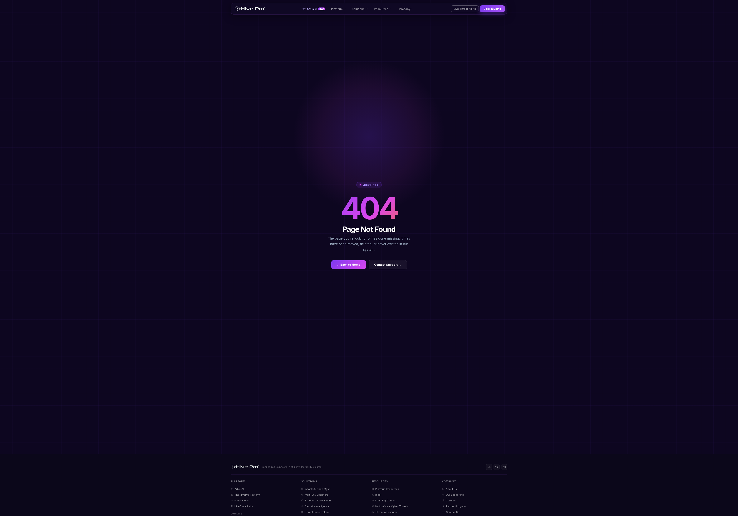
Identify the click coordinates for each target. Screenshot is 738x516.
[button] (338, 8)
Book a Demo (492, 8)
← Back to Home (349, 264)
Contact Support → (387, 264)
